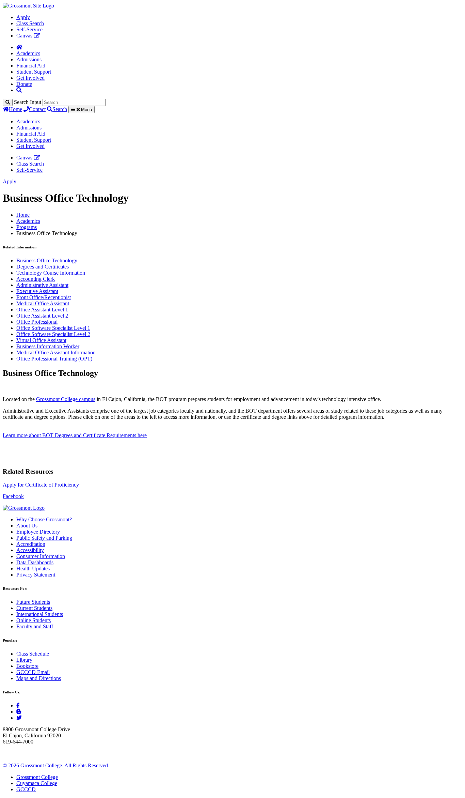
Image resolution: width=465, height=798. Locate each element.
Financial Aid (30, 65)
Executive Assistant (37, 291)
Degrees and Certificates (42, 267)
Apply (23, 17)
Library (24, 660)
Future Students (33, 602)
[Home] (19, 47)
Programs (26, 227)
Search (59, 109)
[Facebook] (18, 705)
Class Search (30, 23)
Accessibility (30, 550)
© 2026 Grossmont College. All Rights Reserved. (56, 765)
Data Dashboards (34, 562)
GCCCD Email (33, 672)
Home (15, 109)
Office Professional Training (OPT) (54, 359)
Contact (37, 109)
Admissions (29, 59)
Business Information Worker (47, 346)
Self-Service (29, 29)
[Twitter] (19, 718)
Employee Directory (38, 532)
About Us (26, 525)
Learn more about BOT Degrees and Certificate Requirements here (75, 435)
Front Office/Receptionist (43, 297)
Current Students (34, 608)
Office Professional (37, 322)
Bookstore (27, 666)
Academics (28, 53)
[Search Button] (19, 90)
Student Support (33, 72)
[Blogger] (18, 712)
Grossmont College (37, 777)
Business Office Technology (46, 260)
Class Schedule (32, 654)
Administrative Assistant (42, 285)
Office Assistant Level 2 (42, 316)
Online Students (33, 620)
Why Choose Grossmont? (44, 519)
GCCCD (26, 789)
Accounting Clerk (35, 279)
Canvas (25, 36)
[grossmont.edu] (28, 6)
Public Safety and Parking (44, 538)
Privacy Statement (35, 575)
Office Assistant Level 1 (42, 309)
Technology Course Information (50, 273)
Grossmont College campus (65, 399)
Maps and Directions (38, 678)
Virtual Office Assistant (41, 340)
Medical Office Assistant (42, 303)
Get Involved (30, 78)
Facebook (13, 496)
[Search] (8, 102)
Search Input (27, 102)
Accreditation (30, 544)
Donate (24, 84)
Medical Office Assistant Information (56, 352)
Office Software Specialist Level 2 (53, 334)
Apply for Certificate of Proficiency (41, 485)
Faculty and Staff (34, 626)
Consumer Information (40, 556)
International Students (39, 614)
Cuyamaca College (36, 783)
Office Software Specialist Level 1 (53, 328)
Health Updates (33, 568)
